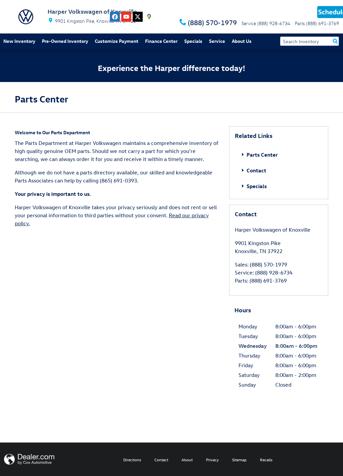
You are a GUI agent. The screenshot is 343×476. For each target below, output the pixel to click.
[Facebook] (115, 17)
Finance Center (161, 41)
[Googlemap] (149, 17)
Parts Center (261, 154)
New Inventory (19, 41)
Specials (193, 41)
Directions (132, 459)
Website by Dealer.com (29, 459)
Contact (255, 170)
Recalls (266, 459)
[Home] (26, 16)
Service (217, 41)
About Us (242, 41)
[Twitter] (138, 17)
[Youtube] (126, 17)
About (187, 459)
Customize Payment (116, 41)
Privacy (212, 459)
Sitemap (239, 459)
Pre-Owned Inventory (65, 41)
